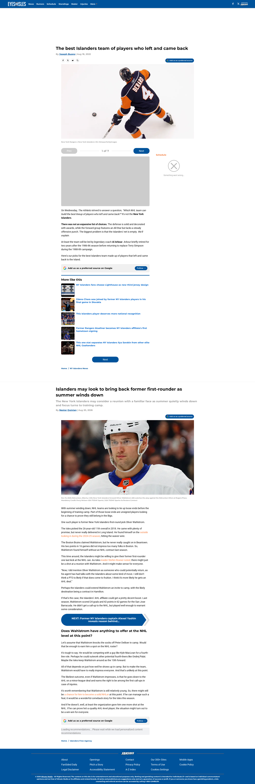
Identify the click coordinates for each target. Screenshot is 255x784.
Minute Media (47, 777)
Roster (74, 4)
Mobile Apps (186, 759)
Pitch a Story (96, 764)
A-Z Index (131, 769)
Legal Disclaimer (70, 769)
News (31, 4)
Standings (64, 4)
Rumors (40, 4)
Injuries (84, 4)
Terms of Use (158, 764)
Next (141, 150)
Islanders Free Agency (81, 741)
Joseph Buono (67, 54)
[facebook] (233, 4)
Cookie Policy (187, 764)
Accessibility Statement (102, 769)
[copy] (77, 60)
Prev (69, 150)
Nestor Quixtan (68, 410)
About (64, 759)
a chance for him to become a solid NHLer (86, 694)
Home (64, 368)
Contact (130, 759)
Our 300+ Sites (158, 759)
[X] (238, 4)
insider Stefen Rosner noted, (116, 560)
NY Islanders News (79, 368)
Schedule (51, 4)
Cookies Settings (160, 769)
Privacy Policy (133, 764)
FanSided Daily (69, 764)
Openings (95, 759)
